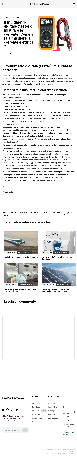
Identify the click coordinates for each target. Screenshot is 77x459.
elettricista (13, 212)
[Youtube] (3, 409)
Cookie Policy (16, 449)
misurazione (34, 212)
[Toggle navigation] (63, 4)
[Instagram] (12, 409)
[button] (3, 4)
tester (6, 215)
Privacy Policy (6, 449)
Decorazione (37, 418)
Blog (64, 407)
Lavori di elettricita (12, 18)
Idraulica (38, 411)
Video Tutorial (66, 412)
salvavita (44, 212)
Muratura (36, 403)
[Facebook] (7, 409)
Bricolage (36, 407)
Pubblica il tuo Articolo (68, 425)
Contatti (66, 420)
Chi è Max (67, 417)
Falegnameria (53, 422)
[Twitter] (17, 409)
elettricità (23, 212)
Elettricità (36, 414)
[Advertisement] (38, 337)
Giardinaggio (37, 422)
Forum (65, 403)
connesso (16, 306)
